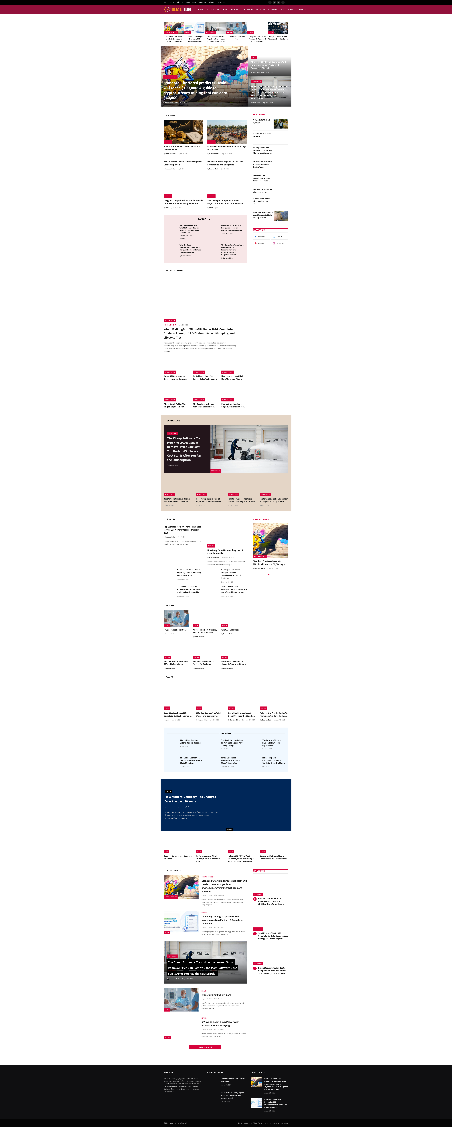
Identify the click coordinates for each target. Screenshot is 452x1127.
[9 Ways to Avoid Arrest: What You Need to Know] (278, 28)
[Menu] (165, 2)
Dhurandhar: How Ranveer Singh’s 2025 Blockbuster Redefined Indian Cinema (232, 405)
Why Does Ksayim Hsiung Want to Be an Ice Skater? (204, 405)
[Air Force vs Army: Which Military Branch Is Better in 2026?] (210, 844)
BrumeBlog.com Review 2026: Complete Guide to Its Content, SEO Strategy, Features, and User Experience (273, 971)
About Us (180, 2)
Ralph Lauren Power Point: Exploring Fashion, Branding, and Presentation (189, 572)
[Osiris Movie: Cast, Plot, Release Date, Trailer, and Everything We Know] (205, 365)
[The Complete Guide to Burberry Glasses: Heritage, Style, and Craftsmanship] (169, 591)
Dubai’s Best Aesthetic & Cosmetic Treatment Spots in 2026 (233, 662)
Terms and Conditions (206, 2)
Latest (187, 33)
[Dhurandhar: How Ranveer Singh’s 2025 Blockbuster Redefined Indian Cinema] (234, 393)
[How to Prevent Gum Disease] (281, 137)
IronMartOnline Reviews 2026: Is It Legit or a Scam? (227, 148)
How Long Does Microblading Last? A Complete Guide (225, 552)
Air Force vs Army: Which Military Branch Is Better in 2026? (208, 859)
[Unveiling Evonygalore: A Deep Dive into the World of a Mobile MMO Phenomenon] (242, 696)
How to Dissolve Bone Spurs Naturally (233, 1080)
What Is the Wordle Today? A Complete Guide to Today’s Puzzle (273, 714)
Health (235, 9)
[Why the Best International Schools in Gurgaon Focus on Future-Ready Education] (172, 249)
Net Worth (258, 894)
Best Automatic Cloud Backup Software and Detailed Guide (177, 500)
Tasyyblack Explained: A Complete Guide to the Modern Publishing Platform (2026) (183, 202)
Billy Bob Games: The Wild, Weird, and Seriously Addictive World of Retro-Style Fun (208, 714)
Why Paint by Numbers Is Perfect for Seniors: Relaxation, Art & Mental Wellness (204, 662)
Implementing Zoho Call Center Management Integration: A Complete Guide (274, 500)
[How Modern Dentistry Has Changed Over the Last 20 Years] (258, 805)
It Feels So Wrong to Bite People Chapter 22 (261, 201)
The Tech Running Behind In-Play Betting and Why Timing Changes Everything (232, 743)
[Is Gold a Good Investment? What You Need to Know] (183, 132)
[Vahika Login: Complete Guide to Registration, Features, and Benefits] (227, 186)
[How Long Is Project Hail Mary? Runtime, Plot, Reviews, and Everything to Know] (234, 365)
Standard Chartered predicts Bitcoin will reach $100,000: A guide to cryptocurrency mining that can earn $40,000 (174, 39)
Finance (292, 9)
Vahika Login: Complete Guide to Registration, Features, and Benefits (225, 202)
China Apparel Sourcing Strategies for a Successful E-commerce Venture (261, 178)
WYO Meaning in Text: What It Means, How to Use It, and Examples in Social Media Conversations (189, 230)
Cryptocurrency (171, 33)
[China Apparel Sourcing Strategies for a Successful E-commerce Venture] (281, 179)
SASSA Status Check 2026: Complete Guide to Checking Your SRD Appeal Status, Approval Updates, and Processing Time (273, 936)
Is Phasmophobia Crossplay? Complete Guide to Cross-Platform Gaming (273, 760)
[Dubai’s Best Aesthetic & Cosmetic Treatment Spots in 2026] (234, 650)
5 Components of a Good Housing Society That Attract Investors (262, 150)
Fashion (211, 546)
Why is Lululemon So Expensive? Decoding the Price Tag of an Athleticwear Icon (234, 589)
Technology (212, 9)
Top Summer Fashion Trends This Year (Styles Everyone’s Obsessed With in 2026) (182, 529)
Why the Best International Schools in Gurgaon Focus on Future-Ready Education (191, 248)
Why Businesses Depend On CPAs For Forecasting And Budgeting (225, 163)
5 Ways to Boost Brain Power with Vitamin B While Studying (257, 38)
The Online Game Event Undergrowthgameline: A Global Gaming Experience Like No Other (191, 760)
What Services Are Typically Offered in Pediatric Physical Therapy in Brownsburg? (176, 662)
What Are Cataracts (230, 630)
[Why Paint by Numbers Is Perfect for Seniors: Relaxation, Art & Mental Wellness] (205, 650)
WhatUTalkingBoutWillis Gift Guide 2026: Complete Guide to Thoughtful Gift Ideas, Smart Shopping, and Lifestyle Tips (199, 333)
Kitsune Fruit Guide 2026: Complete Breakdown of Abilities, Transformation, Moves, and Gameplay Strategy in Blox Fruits (273, 901)
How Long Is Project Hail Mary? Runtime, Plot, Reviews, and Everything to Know (233, 377)
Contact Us (220, 2)
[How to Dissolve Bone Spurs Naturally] (213, 1082)
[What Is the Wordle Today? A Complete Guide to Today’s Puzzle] (274, 696)
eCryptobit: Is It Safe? (263, 561)
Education (247, 9)
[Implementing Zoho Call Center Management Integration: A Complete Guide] (274, 486)
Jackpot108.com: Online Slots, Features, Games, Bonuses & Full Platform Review (174, 377)
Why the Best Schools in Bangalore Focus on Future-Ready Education (231, 228)
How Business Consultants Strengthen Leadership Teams (183, 163)
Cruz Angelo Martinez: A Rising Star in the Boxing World (262, 164)
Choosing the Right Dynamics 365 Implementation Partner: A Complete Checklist (195, 39)
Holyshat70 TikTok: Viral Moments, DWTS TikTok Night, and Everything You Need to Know (241, 859)
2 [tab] (271, 571)
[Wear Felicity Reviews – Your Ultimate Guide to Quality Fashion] (281, 216)
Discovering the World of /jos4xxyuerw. (262, 190)
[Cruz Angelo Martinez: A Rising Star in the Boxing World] (281, 165)
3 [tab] (273, 571)
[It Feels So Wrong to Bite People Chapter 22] (281, 202)
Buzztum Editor (168, 103)
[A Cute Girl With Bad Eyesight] (281, 124)
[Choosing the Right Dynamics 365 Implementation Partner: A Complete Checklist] (194, 28)
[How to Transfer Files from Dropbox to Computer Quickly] (242, 486)
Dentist (229, 829)
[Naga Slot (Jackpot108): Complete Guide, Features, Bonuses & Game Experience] (178, 696)
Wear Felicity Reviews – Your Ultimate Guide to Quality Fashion (263, 215)
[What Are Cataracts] (234, 618)
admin (167, 208)
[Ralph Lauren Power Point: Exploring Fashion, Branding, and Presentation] (169, 574)
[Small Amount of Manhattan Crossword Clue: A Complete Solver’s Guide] (214, 761)
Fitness (250, 33)
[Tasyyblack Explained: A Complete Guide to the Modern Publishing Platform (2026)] (183, 186)
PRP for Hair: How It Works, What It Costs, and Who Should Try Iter (205, 631)
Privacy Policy (191, 2)
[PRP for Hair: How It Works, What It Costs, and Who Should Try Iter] (205, 618)
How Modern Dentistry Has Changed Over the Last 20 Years (190, 798)
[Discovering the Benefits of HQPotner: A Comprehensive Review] (210, 486)
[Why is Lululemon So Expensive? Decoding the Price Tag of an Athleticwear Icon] (213, 591)
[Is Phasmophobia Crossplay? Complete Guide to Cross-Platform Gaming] (255, 761)
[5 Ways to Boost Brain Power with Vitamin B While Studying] (257, 28)
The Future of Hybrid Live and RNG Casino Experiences (271, 743)
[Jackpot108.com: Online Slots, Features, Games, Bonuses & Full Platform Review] (176, 365)
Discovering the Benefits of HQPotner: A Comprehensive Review (208, 500)
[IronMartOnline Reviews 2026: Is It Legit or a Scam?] (227, 132)
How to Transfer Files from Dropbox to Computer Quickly (241, 500)
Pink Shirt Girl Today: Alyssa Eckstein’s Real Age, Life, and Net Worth (232, 1095)
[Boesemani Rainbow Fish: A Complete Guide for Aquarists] (274, 844)
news (200, 9)
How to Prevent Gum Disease (262, 135)
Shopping (273, 9)
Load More (204, 1047)
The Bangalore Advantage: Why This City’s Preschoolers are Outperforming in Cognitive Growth (232, 250)
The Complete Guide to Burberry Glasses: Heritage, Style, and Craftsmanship (189, 589)
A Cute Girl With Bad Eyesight (261, 121)
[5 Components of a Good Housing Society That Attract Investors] (281, 151)
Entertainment (170, 320)
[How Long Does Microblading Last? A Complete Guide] (227, 536)
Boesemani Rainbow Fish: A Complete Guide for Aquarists (273, 857)
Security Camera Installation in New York (178, 857)
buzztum (172, 1123)
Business (260, 9)
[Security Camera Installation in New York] (178, 844)
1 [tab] (269, 571)
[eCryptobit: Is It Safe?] (270, 540)
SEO (283, 9)
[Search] (287, 2)
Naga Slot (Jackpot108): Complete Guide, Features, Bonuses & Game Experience (177, 714)
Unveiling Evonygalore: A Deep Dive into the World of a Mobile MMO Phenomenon (242, 714)
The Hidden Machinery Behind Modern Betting (190, 741)
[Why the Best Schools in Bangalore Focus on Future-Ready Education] (214, 229)
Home (172, 2)
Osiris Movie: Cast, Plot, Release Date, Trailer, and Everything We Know (204, 377)
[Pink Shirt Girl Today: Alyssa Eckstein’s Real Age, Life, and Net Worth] (213, 1096)
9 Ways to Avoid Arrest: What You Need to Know (278, 37)
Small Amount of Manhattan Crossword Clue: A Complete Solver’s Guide (231, 760)
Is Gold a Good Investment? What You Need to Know (182, 148)
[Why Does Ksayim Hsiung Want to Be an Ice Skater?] (205, 393)
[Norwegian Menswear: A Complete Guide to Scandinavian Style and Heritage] (213, 574)
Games (302, 9)
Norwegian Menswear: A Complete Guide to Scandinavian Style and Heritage (231, 574)
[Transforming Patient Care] (236, 28)
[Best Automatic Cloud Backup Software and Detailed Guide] (178, 486)
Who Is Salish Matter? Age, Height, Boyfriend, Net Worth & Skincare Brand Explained (175, 405)
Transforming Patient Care (236, 37)
